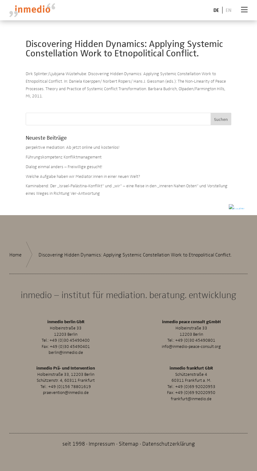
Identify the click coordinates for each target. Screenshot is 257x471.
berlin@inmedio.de (66, 352)
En (229, 9)
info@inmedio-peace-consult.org (191, 346)
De (216, 9)
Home (15, 254)
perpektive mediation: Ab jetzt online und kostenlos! (72, 147)
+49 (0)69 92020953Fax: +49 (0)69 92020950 (191, 389)
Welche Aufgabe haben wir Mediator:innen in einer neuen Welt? (83, 176)
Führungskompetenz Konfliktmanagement (64, 157)
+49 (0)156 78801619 (69, 386)
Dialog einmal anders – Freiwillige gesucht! (64, 166)
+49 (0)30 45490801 (195, 340)
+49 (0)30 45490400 (70, 340)
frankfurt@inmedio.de (191, 398)
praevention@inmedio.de (66, 392)
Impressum (102, 443)
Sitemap (129, 443)
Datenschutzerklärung (168, 443)
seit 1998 (73, 443)
